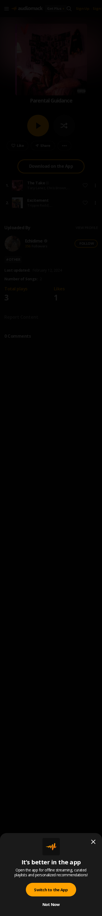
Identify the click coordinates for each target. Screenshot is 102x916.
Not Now (51, 904)
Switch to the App (51, 889)
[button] (51, 458)
